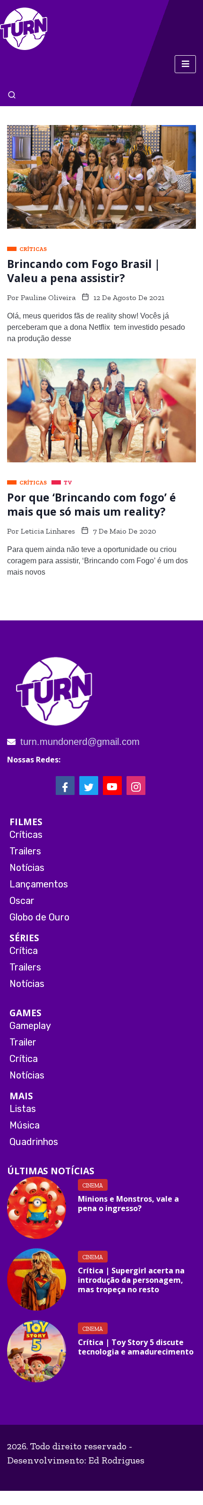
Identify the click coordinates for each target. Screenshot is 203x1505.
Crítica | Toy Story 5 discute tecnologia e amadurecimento (136, 1347)
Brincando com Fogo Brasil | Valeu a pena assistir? (83, 270)
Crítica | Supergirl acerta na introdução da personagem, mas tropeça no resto (131, 1280)
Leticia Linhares (48, 531)
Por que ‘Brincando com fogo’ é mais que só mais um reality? (91, 504)
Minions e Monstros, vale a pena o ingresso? (128, 1203)
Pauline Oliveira (48, 297)
